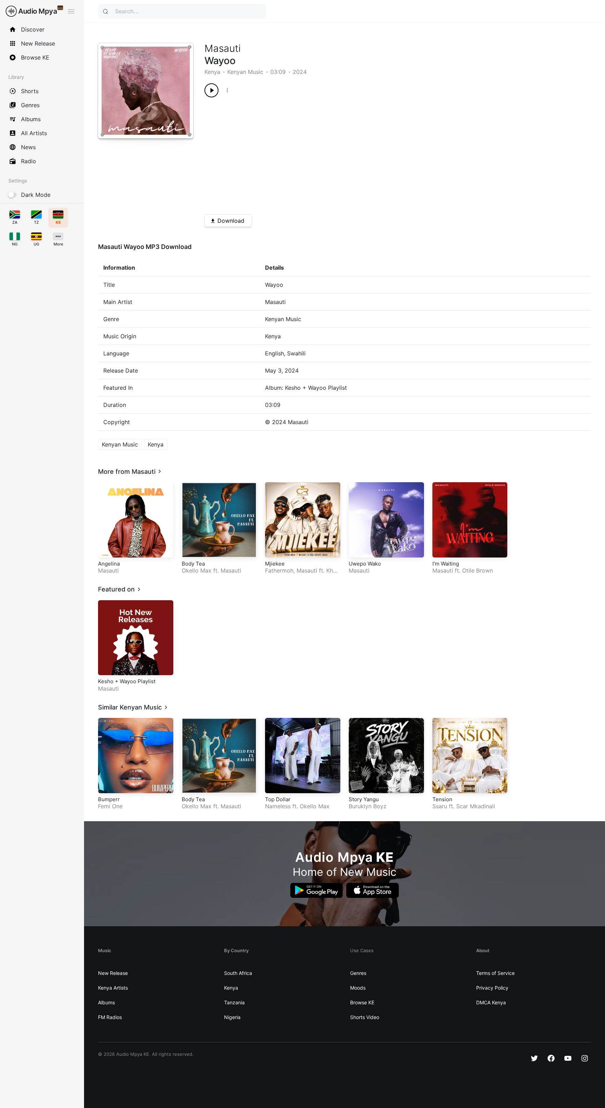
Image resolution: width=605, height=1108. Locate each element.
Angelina (109, 563)
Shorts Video (364, 1017)
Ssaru (439, 806)
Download (231, 220)
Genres (358, 973)
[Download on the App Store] (372, 890)
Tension (442, 799)
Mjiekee (275, 563)
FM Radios (110, 1017)
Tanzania (234, 1002)
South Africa (238, 973)
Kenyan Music (245, 71)
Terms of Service (495, 973)
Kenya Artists (113, 988)
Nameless (278, 806)
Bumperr (109, 799)
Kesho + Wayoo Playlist (126, 681)
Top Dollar (278, 799)
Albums (106, 1002)
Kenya (212, 71)
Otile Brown (477, 570)
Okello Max (196, 570)
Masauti (222, 48)
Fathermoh (279, 570)
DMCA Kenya (491, 1002)
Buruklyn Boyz (368, 806)
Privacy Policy (492, 988)
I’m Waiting (445, 563)
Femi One (110, 806)
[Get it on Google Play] (316, 890)
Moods (358, 988)
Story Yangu (364, 799)
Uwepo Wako (365, 563)
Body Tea (193, 563)
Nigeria (232, 1017)
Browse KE (362, 1002)
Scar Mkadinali (475, 806)
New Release (113, 973)
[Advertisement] (378, 153)
